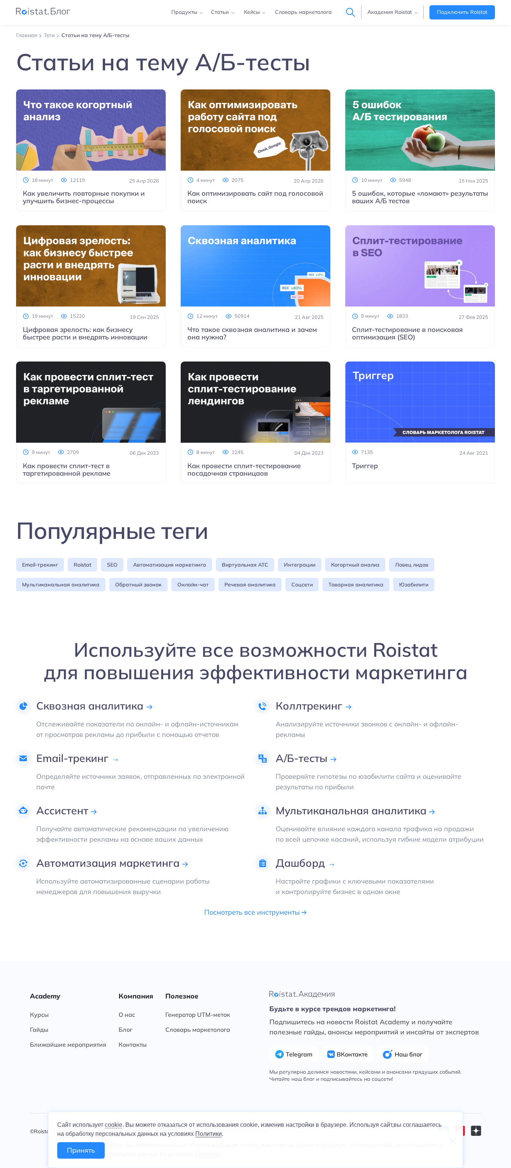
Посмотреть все (253, 912)
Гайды (39, 1029)
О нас (127, 1014)
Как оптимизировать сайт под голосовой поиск (255, 197)
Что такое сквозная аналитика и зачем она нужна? (252, 333)
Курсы (39, 1014)
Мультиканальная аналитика (61, 584)
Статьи (220, 12)
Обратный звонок (138, 584)
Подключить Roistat (462, 12)
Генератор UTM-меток (197, 1014)
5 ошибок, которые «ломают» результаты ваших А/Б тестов (420, 197)
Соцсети (302, 584)
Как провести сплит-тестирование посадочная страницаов (244, 469)
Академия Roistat (389, 12)
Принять (81, 1150)
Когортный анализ (355, 564)
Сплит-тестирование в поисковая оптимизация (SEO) (407, 333)
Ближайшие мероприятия (68, 1044)
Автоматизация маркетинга (169, 564)
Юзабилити (413, 584)
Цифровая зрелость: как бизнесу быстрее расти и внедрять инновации (85, 333)
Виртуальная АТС (245, 564)
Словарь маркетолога (303, 12)
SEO (112, 564)
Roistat (82, 564)
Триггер (365, 466)
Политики (208, 1134)
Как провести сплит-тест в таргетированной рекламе (66, 469)
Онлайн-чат (193, 584)
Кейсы (252, 12)
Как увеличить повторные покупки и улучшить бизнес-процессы (84, 197)
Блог (125, 1029)
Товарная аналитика (355, 584)
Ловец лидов (411, 564)
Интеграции (299, 564)
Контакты (133, 1044)
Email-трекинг (40, 564)
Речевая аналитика (250, 584)
